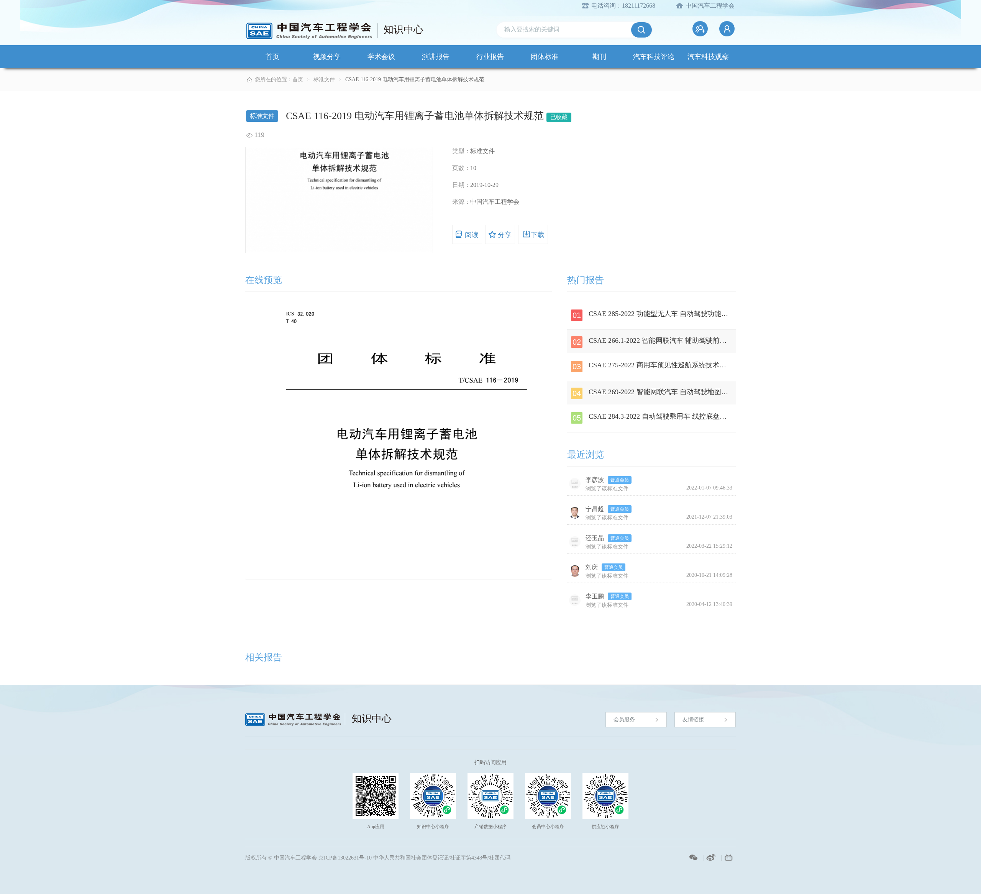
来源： (461, 201)
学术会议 (381, 57)
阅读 (472, 235)
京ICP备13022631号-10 (345, 858)
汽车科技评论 (653, 57)
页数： (461, 168)
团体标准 (544, 57)
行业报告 (490, 57)
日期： (461, 185)
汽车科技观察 (708, 57)
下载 (538, 235)
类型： (461, 151)
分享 (505, 235)
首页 (272, 57)
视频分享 (327, 57)
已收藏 (559, 117)
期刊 (599, 57)
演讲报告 (435, 57)
